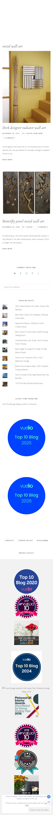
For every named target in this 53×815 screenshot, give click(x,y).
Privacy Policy (26, 553)
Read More (7, 160)
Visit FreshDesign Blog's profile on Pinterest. (19, 404)
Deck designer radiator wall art (24, 127)
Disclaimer (42, 540)
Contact (9, 540)
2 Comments (9, 138)
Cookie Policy (25, 540)
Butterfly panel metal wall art (23, 221)
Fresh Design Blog (26, 17)
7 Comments (42, 227)
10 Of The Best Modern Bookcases (29, 383)
